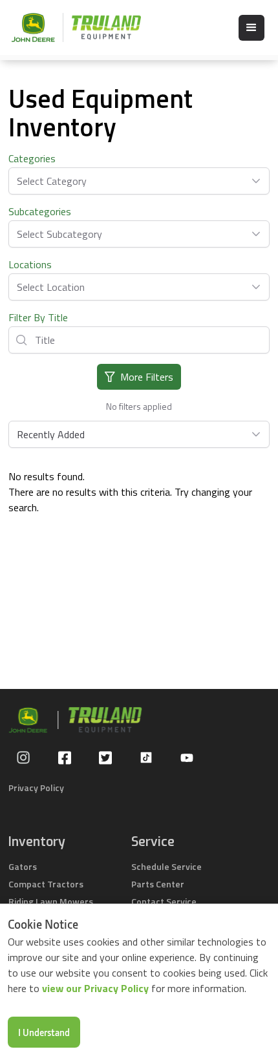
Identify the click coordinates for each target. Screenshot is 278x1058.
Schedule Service (166, 866)
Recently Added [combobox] (51, 434)
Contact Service (164, 901)
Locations (30, 264)
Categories (32, 158)
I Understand (44, 1032)
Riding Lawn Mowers (50, 901)
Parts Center (157, 884)
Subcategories (39, 211)
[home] (69, 27)
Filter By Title (38, 317)
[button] (251, 28)
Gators (22, 866)
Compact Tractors (45, 884)
